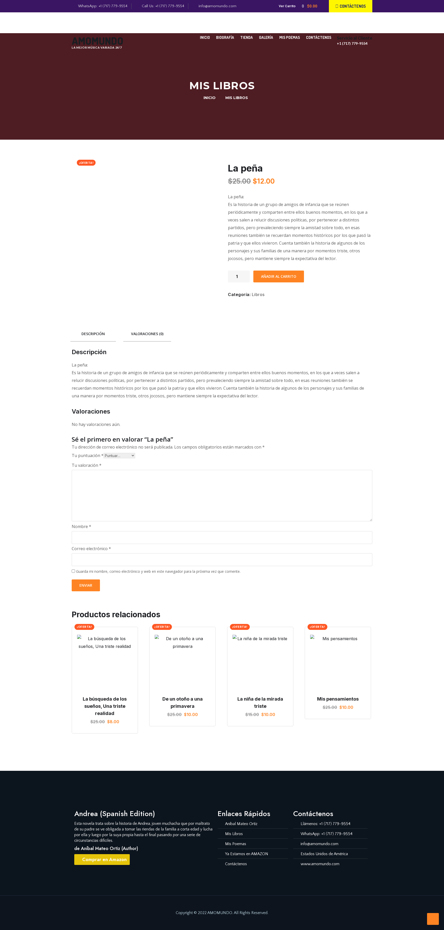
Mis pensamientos (338, 699)
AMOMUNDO (97, 40)
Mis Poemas (289, 37)
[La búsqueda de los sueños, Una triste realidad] (105, 662)
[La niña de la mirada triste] (260, 662)
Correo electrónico (91, 549)
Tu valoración (86, 465)
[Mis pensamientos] (338, 662)
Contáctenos (318, 37)
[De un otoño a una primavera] (182, 662)
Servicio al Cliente (354, 37)
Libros (258, 294)
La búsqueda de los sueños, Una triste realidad (105, 706)
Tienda (246, 37)
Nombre (81, 526)
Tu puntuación (88, 455)
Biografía (225, 37)
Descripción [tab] (93, 333)
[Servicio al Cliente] (342, 28)
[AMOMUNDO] (78, 27)
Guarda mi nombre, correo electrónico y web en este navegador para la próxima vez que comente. (158, 571)
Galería (266, 37)
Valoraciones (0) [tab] (147, 333)
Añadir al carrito (278, 276)
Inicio (205, 37)
